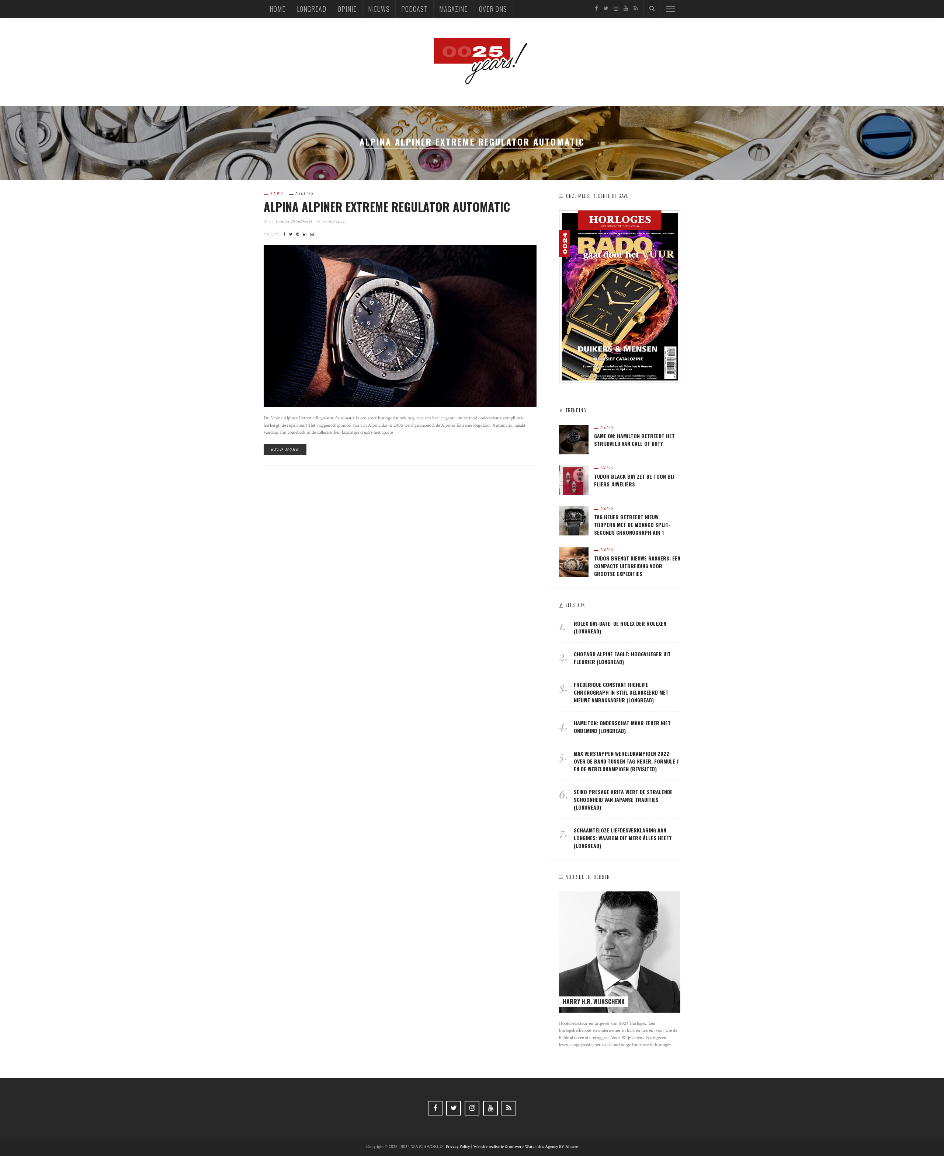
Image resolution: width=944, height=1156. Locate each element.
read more (285, 449)
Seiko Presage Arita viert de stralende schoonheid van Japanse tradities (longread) (623, 799)
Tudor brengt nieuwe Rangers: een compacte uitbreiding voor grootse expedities (637, 565)
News (277, 193)
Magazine (453, 9)
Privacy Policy (458, 1146)
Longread (311, 9)
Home (277, 9)
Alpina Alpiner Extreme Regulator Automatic (387, 206)
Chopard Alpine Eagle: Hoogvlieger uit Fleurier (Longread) (622, 658)
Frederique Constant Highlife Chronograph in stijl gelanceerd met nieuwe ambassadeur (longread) (621, 692)
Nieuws (379, 9)
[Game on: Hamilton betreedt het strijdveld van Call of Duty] (574, 439)
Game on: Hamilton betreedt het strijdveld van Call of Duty (634, 439)
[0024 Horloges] (472, 61)
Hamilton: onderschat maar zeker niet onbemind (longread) (622, 726)
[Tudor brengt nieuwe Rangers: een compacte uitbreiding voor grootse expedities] (574, 561)
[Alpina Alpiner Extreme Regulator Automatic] (400, 325)
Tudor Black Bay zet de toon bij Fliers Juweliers (634, 480)
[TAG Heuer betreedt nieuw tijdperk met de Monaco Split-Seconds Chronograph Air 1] (574, 520)
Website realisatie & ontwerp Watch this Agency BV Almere (525, 1146)
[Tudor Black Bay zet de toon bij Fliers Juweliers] (574, 479)
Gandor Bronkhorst (294, 221)
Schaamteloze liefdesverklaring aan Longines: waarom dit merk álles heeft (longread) (623, 837)
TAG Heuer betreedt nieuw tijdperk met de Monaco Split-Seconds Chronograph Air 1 (632, 524)
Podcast (414, 9)
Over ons (493, 9)
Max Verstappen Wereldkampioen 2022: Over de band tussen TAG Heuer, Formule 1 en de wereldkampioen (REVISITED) (626, 761)
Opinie (347, 9)
